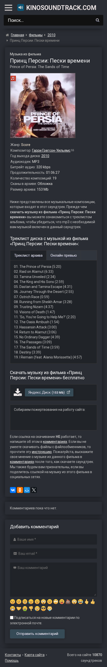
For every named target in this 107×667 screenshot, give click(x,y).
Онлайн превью (64, 255)
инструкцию (42, 452)
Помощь (12, 661)
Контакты (13, 655)
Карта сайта (35, 655)
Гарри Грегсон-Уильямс (51, 150)
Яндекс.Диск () (47, 392)
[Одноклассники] (20, 490)
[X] (34, 490)
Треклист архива (28, 255)
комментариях (55, 442)
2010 (45, 156)
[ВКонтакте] (13, 490)
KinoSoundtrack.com (61, 7)
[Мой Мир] (27, 490)
